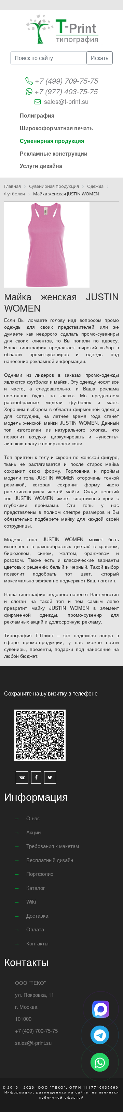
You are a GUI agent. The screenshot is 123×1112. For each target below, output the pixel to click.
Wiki (31, 901)
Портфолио (39, 873)
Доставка (37, 915)
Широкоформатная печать (56, 128)
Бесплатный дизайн (49, 859)
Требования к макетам (52, 845)
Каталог (35, 887)
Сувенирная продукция (52, 141)
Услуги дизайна (41, 166)
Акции (33, 832)
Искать (99, 58)
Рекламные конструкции (53, 153)
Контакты (37, 943)
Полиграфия (37, 115)
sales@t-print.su (66, 101)
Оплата (35, 929)
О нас (33, 818)
